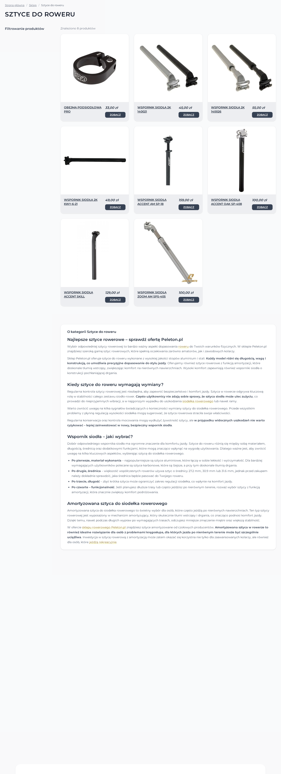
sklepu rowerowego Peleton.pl (104, 527)
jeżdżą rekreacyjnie (102, 542)
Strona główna (14, 5)
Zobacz (115, 114)
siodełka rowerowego (197, 401)
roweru (183, 346)
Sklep (33, 5)
